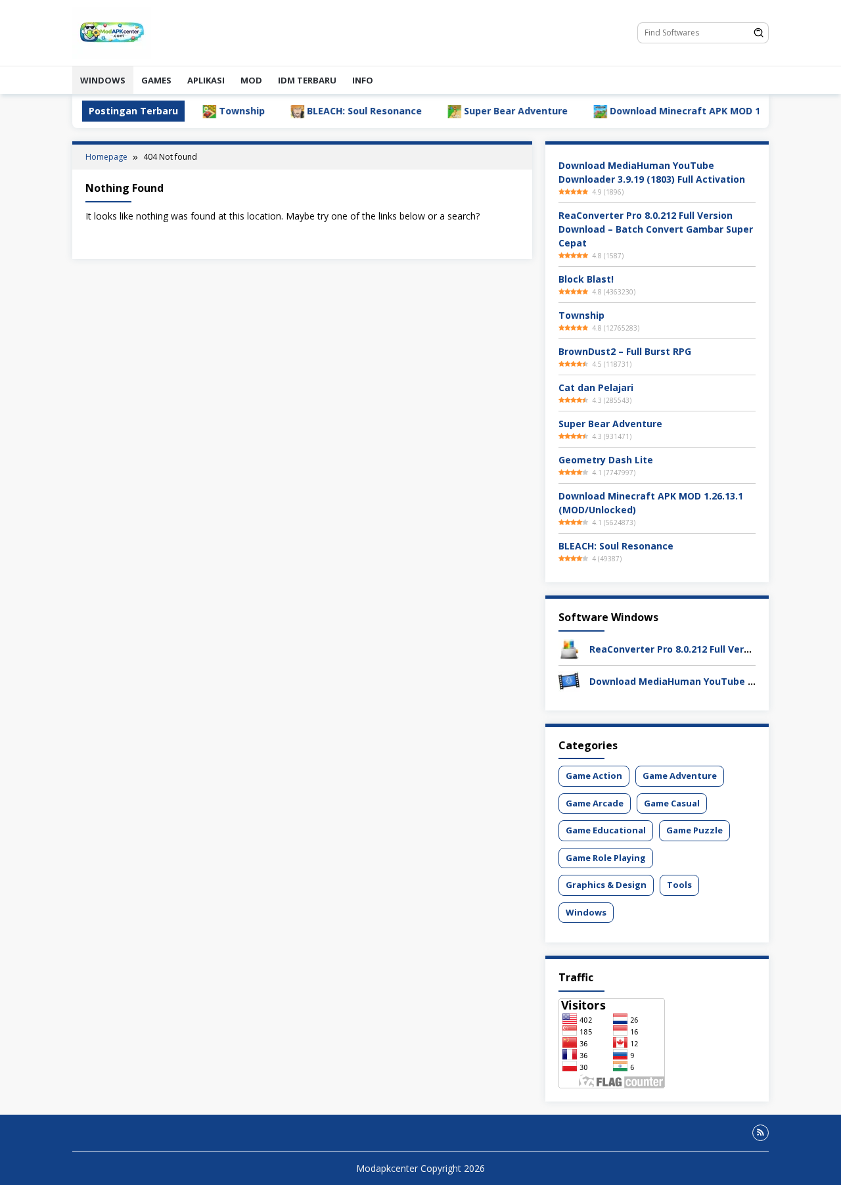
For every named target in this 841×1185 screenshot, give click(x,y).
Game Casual (672, 803)
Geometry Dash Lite (605, 459)
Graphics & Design (606, 885)
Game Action (594, 775)
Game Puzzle (694, 830)
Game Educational (606, 830)
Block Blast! (586, 279)
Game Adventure (680, 775)
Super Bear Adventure (482, 111)
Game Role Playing (606, 858)
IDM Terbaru (307, 80)
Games (156, 80)
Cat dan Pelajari (595, 387)
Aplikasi (206, 80)
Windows (102, 80)
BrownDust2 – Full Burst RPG (624, 351)
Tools (679, 885)
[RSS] (760, 1133)
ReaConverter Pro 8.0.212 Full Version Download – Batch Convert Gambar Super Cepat (655, 229)
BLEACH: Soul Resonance (331, 111)
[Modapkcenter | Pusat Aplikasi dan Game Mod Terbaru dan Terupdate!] (111, 32)
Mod (251, 80)
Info (362, 80)
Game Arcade (595, 803)
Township (208, 111)
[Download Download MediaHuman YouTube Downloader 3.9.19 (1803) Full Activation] (569, 680)
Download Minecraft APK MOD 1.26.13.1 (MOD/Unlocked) (708, 111)
